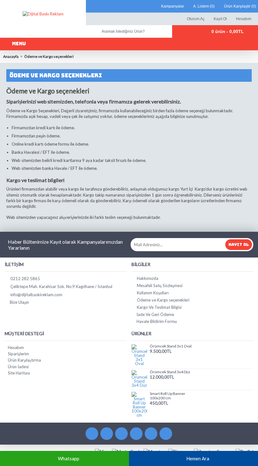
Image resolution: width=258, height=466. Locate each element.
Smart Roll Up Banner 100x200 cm (167, 395)
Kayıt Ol (238, 244)
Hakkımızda (147, 278)
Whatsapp (68, 458)
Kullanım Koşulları (153, 292)
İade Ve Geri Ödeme (155, 314)
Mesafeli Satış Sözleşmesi (159, 285)
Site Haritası (19, 372)
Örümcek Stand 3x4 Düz (170, 372)
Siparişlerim (18, 353)
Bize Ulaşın (19, 302)
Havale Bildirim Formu (157, 321)
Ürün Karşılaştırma (24, 360)
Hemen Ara (197, 458)
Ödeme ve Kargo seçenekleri (163, 299)
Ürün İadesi (18, 366)
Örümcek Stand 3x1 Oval (171, 346)
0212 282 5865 (25, 278)
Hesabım (16, 347)
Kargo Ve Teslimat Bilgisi (159, 307)
